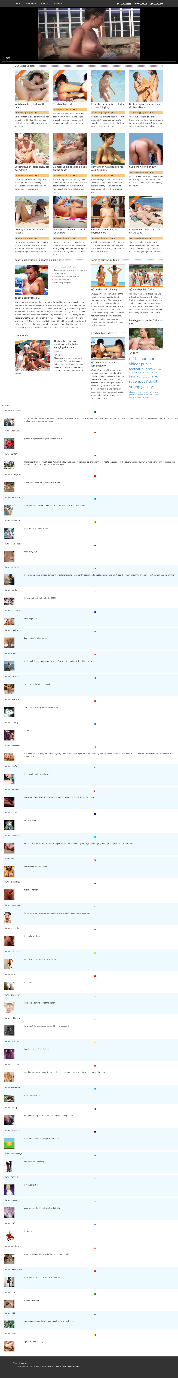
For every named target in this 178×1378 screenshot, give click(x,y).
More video (31, 3)
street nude (137, 381)
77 (38, 238)
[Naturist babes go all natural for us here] (70, 212)
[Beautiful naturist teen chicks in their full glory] (108, 86)
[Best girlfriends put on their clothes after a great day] (146, 86)
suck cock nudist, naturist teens (65, 267)
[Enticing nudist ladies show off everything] (32, 149)
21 (76, 175)
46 (153, 113)
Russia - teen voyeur (61, 273)
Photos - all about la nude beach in (66, 276)
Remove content (74, 1366)
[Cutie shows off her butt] (146, 149)
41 (76, 109)
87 (114, 238)
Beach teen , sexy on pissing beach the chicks (70, 270)
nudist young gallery (143, 384)
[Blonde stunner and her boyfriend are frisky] (108, 212)
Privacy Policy (39, 1366)
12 (153, 172)
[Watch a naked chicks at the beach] (32, 86)
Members (58, 3)
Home (17, 3)
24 (38, 113)
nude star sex (150, 394)
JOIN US (44, 3)
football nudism (141, 369)
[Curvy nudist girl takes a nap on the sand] (146, 212)
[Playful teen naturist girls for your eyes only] (108, 149)
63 (114, 113)
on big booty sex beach (62, 279)
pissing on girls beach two (140, 392)
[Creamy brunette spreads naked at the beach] (32, 212)
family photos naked (144, 376)
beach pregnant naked (143, 393)
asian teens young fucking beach (145, 396)
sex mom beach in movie (144, 372)
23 (76, 238)
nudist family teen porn (62, 282)
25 (38, 175)
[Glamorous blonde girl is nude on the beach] (70, 149)
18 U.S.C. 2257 (61, 1366)
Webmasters (49, 1366)
